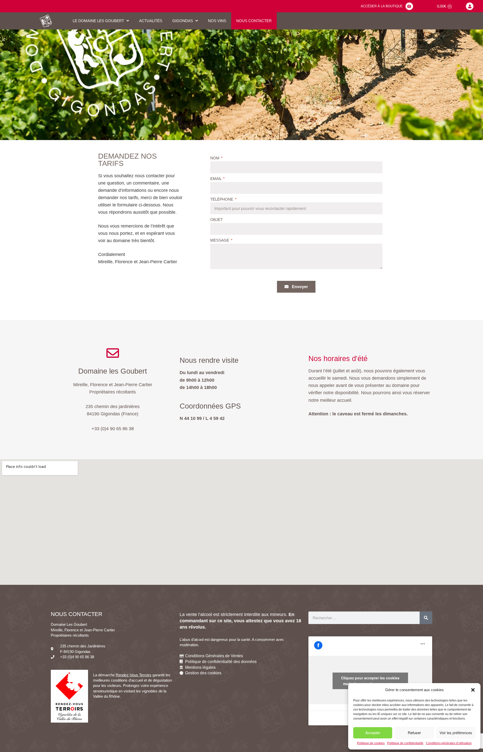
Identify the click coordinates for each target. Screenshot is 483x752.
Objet (216, 219)
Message (220, 240)
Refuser (414, 732)
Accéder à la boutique (382, 6)
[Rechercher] (426, 617)
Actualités (150, 21)
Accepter (372, 732)
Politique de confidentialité (405, 743)
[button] (472, 689)
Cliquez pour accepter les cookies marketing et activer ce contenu (370, 680)
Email (216, 178)
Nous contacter (254, 21)
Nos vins (217, 21)
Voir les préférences (455, 732)
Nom (215, 158)
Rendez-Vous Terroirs (133, 675)
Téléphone (222, 199)
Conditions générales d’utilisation (449, 743)
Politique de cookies (371, 743)
